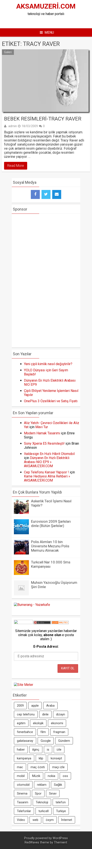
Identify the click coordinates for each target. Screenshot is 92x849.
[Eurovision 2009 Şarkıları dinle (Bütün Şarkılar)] (21, 533)
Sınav (52, 793)
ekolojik (38, 723)
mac (20, 767)
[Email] (56, 194)
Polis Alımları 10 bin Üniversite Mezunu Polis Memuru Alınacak (50, 546)
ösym (50, 820)
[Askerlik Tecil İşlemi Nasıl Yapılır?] (21, 513)
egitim (21, 723)
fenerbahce (25, 732)
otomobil (23, 785)
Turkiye (61, 811)
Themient (60, 842)
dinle (45, 714)
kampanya (24, 758)
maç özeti (38, 767)
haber (21, 749)
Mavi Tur (41, 427)
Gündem (64, 741)
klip (41, 758)
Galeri (8, 52)
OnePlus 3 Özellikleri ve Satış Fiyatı (50, 401)
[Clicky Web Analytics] (60, 623)
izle (59, 749)
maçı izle (58, 767)
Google (46, 741)
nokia (51, 776)
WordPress (60, 838)
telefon (61, 802)
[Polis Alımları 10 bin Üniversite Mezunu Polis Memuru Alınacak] (21, 553)
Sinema (22, 793)
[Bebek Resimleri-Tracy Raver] (46, 81)
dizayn (60, 714)
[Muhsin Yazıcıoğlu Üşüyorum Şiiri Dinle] (21, 594)
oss (65, 776)
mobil (21, 776)
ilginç (35, 749)
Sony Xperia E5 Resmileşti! (44, 443)
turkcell (44, 811)
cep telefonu (26, 714)
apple (35, 706)
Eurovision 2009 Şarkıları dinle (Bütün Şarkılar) (51, 523)
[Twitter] (46, 194)
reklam (41, 785)
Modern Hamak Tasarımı (42, 433)
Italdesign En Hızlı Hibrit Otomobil (49, 454)
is (48, 749)
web (35, 820)
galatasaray (25, 741)
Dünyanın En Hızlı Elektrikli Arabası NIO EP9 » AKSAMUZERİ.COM (46, 462)
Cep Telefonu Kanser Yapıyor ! (46, 472)
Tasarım (22, 802)
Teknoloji (42, 802)
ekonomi (57, 723)
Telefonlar (24, 811)
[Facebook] (35, 194)
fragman (59, 732)
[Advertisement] (52, 21)
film (43, 732)
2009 (20, 706)
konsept (56, 758)
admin (12, 126)
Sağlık (58, 785)
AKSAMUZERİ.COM (46, 6)
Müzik (36, 776)
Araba (50, 706)
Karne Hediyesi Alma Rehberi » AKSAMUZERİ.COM (47, 478)
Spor (38, 793)
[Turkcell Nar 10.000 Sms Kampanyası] (21, 574)
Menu (49, 32)
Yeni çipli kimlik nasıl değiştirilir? (48, 364)
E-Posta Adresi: (46, 646)
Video (21, 820)
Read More (15, 166)
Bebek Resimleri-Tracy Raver (42, 119)
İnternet (66, 820)
